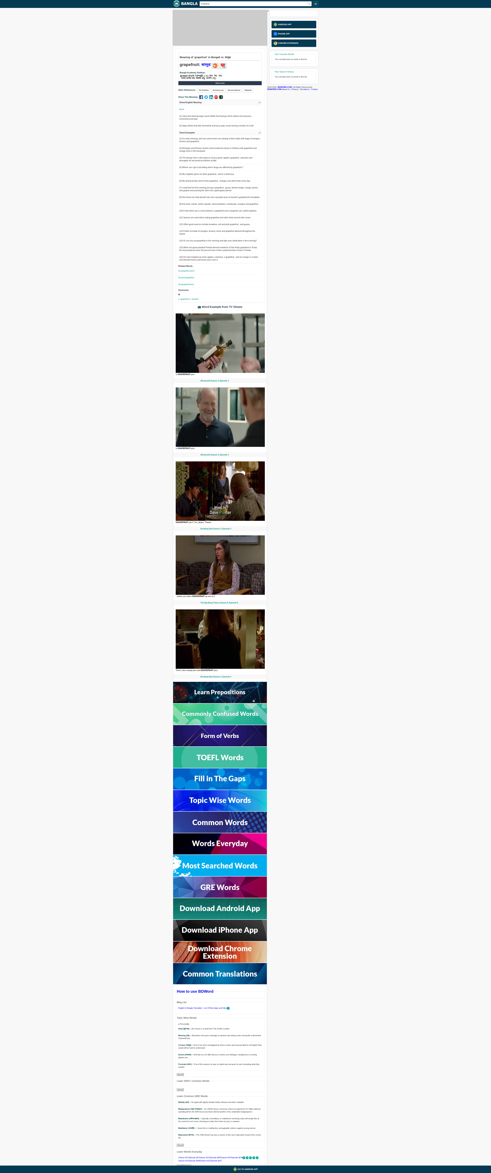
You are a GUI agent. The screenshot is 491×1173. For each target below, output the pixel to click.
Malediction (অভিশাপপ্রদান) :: (189, 1118)
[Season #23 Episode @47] (257, 1158)
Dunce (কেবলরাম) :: (186, 1055)
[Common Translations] (220, 983)
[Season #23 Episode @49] (250, 1158)
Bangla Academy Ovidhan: (192, 73)
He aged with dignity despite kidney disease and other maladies (211, 1102)
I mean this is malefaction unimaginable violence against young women (217, 1128)
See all (180, 1074)
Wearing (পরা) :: (185, 1035)
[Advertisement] (219, 28)
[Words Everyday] (220, 854)
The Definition (204, 90)
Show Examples (220, 133)
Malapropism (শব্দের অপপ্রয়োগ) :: (191, 1109)
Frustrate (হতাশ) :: (186, 1064)
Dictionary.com (218, 90)
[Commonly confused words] (220, 724)
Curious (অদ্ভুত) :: (186, 1045)
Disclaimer (304, 89)
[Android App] (220, 919)
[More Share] (221, 98)
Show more (220, 83)
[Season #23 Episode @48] (254, 1158)
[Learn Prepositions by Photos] (220, 702)
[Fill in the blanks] (220, 789)
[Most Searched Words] (220, 875)
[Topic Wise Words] (220, 810)
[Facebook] (201, 98)
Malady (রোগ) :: (184, 1102)
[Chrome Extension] (220, 962)
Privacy (295, 89)
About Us (286, 89)
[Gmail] (216, 98)
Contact (314, 89)
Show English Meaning (220, 102)
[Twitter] (206, 98)
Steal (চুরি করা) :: (185, 1029)
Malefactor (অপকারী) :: (187, 1128)
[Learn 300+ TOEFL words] (220, 767)
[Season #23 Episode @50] (247, 1158)
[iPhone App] (220, 940)
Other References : (187, 90)
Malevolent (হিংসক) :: (187, 1135)
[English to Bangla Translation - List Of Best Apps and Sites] (228, 1009)
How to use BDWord (195, 991)
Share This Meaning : (188, 97)
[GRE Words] (220, 897)
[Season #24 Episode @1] (244, 1158)
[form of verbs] (220, 746)
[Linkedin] (211, 98)
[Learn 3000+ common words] (220, 832)
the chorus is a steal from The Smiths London (203, 1029)
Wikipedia (248, 90)
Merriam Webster (234, 90)
